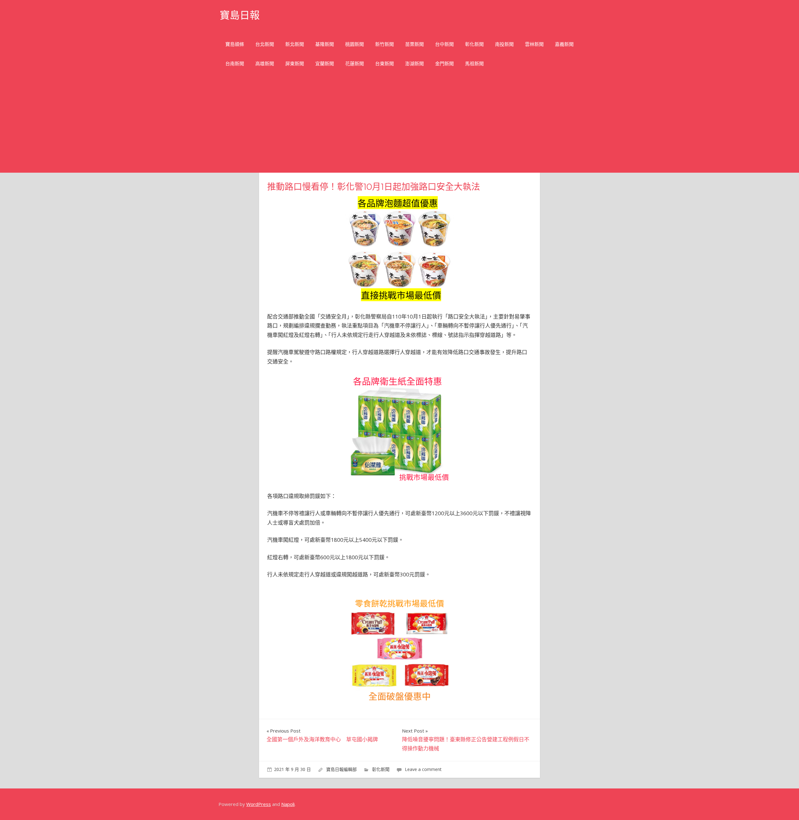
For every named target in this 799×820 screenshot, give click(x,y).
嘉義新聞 (564, 44)
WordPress (258, 804)
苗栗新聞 (414, 44)
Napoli (288, 804)
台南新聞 (234, 64)
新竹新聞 (384, 44)
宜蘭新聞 (324, 64)
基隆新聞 (324, 44)
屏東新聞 (294, 64)
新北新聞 (294, 44)
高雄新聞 (264, 64)
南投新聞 (504, 44)
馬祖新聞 (474, 64)
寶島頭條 (234, 44)
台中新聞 (444, 44)
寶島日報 (240, 15)
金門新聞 (444, 64)
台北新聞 (264, 44)
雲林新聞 (534, 44)
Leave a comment (423, 769)
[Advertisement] (399, 126)
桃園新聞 (354, 44)
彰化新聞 (474, 44)
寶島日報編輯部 (341, 769)
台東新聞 (384, 64)
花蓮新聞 (354, 64)
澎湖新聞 (414, 64)
